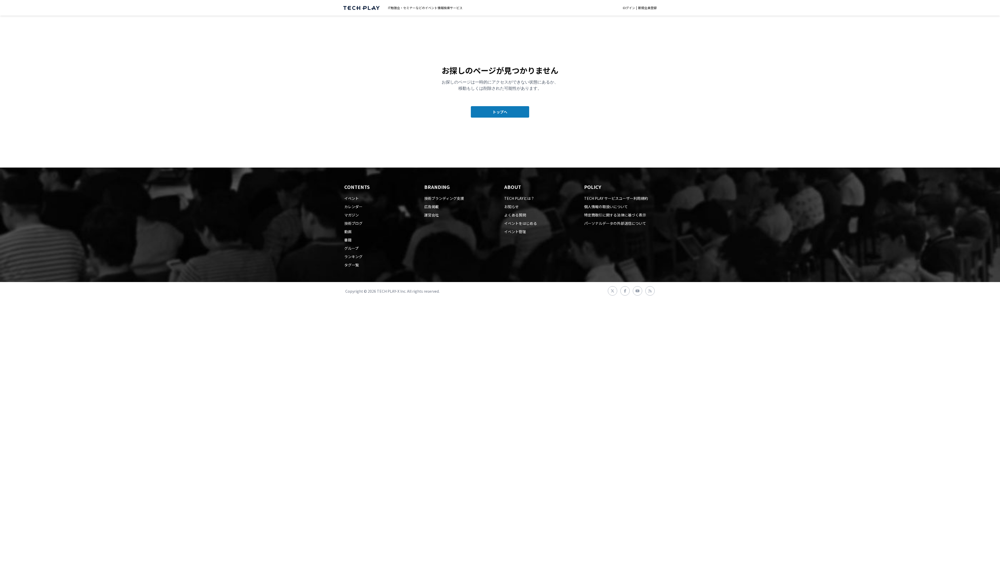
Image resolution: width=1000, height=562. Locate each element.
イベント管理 (515, 231)
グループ (351, 248)
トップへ (499, 111)
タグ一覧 (351, 264)
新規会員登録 (647, 8)
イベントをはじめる (520, 223)
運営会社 (431, 215)
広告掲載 (431, 206)
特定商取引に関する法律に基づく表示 (615, 215)
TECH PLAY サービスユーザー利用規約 (616, 198)
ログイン (629, 8)
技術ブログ (353, 223)
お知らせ (511, 206)
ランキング (353, 256)
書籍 (348, 239)
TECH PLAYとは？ (519, 198)
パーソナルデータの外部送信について (615, 223)
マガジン (351, 215)
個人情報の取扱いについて (606, 206)
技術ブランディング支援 (444, 198)
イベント (351, 198)
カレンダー (353, 206)
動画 (348, 231)
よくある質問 (515, 215)
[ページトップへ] (361, 8)
